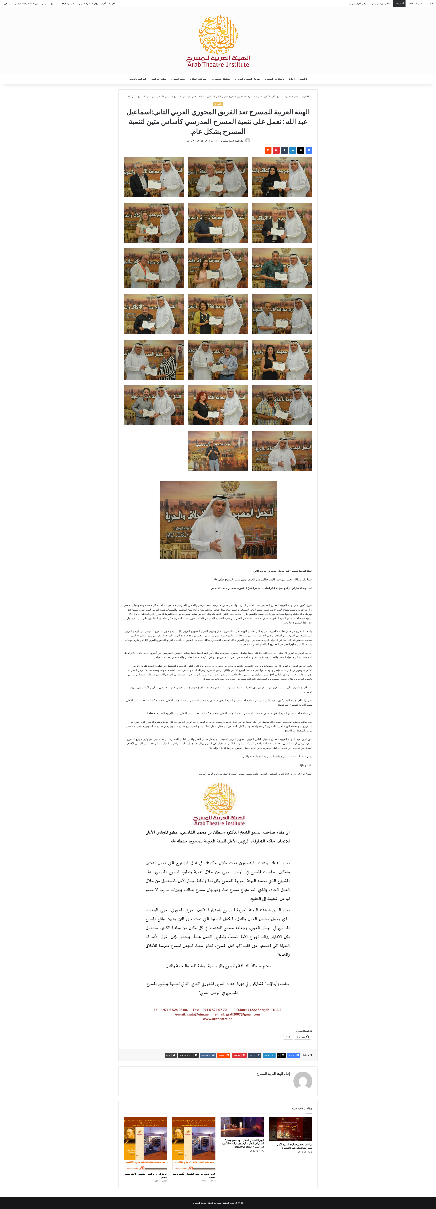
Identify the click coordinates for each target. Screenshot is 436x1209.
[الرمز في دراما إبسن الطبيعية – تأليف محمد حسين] (194, 1144)
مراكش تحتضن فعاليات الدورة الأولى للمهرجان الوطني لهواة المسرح (294, 1146)
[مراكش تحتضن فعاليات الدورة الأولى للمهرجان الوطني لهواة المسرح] (291, 1129)
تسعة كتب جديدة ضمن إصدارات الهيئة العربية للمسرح (365, 3)
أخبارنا (272, 96)
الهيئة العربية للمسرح (287, 96)
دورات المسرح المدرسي (26, 3)
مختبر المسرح (178, 79)
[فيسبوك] (309, 150)
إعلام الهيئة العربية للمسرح (232, 140)
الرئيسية (303, 79)
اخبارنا (112, 3)
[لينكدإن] (292, 150)
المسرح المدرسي (50, 3)
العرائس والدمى (138, 79)
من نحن (8, 3)
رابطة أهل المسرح (274, 79)
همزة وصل (69, 3)
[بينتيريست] (276, 150)
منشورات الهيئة (159, 79)
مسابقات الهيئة (199, 79)
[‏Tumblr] (284, 150)
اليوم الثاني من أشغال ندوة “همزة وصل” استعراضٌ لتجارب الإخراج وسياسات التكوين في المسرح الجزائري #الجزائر (243, 1143)
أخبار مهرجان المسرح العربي (92, 3)
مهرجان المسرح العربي (248, 79)
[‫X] (300, 150)
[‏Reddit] (268, 150)
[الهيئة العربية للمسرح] (218, 41)
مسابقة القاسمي (221, 79)
